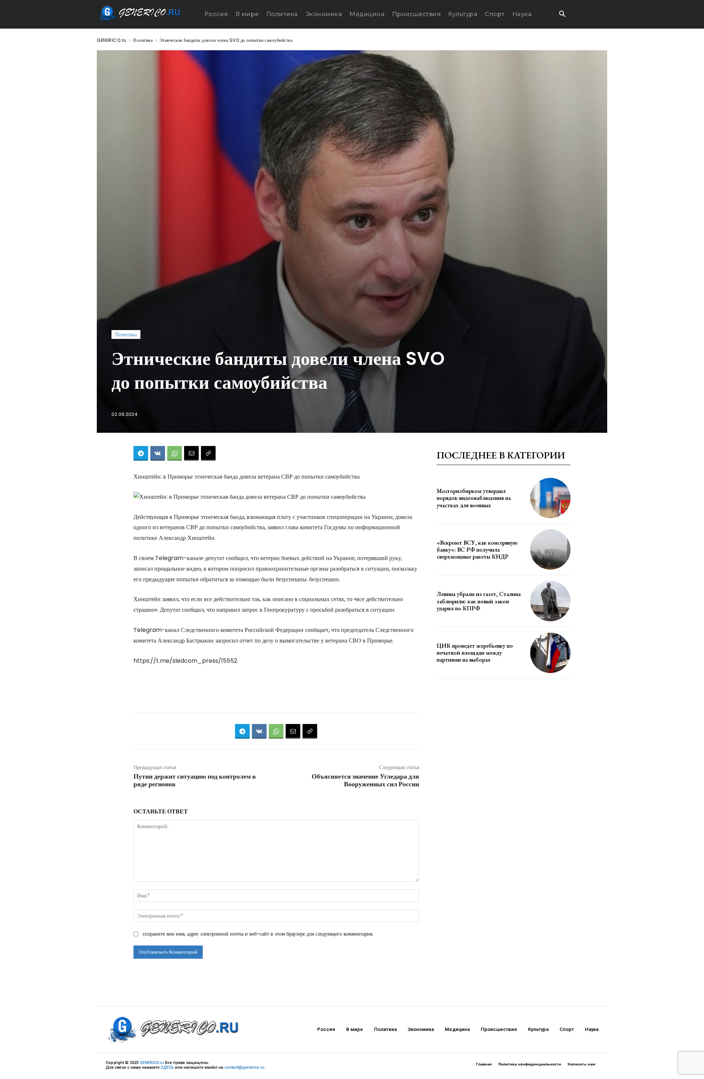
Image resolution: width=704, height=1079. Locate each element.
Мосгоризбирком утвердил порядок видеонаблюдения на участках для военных (474, 498)
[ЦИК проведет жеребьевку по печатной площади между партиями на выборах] (550, 653)
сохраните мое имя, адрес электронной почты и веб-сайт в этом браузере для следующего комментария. (258, 933)
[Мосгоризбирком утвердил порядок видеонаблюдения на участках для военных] (550, 498)
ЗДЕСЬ (167, 1067)
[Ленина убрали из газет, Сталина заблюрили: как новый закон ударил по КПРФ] (550, 601)
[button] (562, 14)
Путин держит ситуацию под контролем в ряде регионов (194, 780)
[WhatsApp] (174, 453)
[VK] (157, 453)
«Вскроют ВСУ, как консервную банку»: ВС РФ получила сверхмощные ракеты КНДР (477, 549)
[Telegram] (140, 453)
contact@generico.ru (244, 1067)
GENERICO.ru (111, 40)
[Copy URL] (208, 453)
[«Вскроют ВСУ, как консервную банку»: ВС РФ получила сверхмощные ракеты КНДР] (550, 550)
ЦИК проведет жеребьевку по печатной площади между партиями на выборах (475, 652)
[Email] (191, 453)
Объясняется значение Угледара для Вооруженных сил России (365, 780)
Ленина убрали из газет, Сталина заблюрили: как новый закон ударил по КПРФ (479, 601)
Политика (143, 40)
